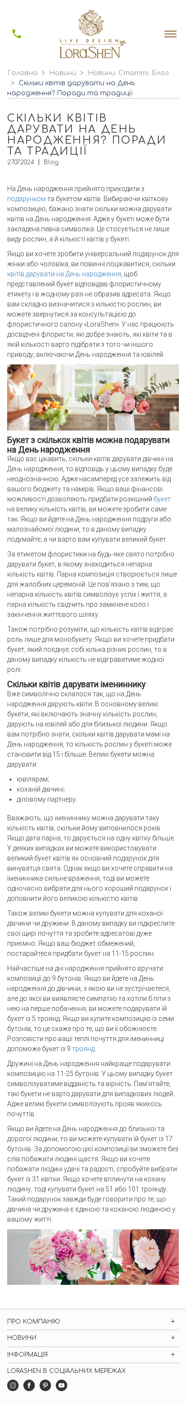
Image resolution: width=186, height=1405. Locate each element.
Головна (22, 73)
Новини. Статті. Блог (128, 73)
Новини (62, 73)
